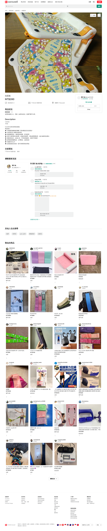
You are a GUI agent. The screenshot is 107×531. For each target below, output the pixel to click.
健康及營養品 (73, 510)
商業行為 (24, 525)
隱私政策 (20, 525)
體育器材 (72, 513)
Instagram (7, 500)
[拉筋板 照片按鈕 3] (53, 79)
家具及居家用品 (41, 498)
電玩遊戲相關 (73, 514)
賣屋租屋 (56, 508)
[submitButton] (99, 6)
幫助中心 (20, 524)
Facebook (7, 498)
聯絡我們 (24, 524)
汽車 (55, 504)
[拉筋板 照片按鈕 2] (53, 52)
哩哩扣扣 (56, 498)
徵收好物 (56, 501)
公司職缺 (37, 524)
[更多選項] (6, 282)
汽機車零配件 (57, 506)
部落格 (6, 501)
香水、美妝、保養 (25, 501)
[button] (19, 167)
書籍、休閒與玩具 (90, 503)
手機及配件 (72, 500)
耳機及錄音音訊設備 (74, 501)
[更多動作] (99, 15)
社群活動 (56, 503)
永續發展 (32, 524)
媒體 (28, 524)
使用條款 (52, 524)
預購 (55, 500)
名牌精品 (23, 503)
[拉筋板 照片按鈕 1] (53, 25)
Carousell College (9, 503)
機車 (55, 509)
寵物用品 (40, 503)
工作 (55, 511)
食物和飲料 (72, 511)
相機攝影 (89, 498)
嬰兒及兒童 (40, 501)
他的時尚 (23, 498)
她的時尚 (23, 500)
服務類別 (56, 512)
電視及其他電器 (41, 500)
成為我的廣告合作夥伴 (44, 524)
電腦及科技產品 (73, 498)
